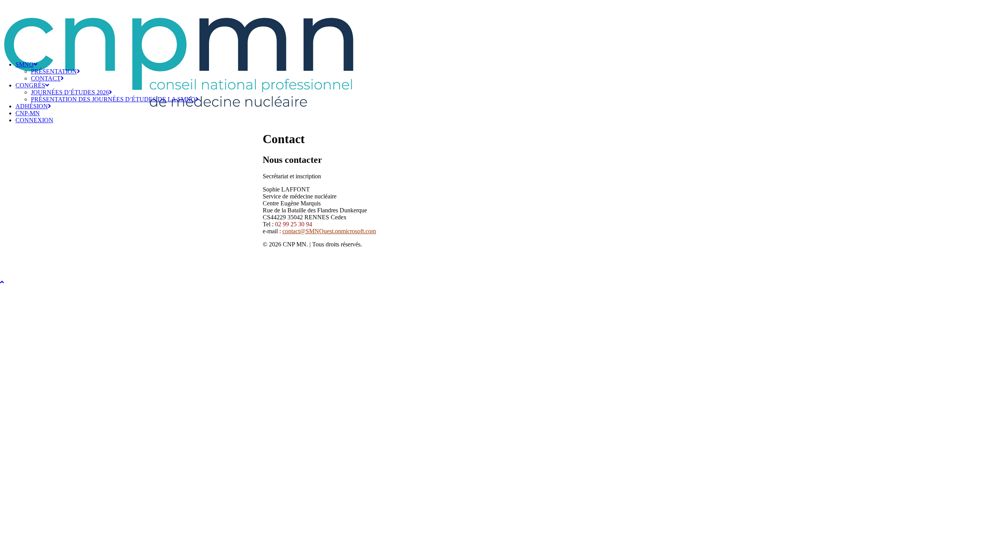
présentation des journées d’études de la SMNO (113, 99)
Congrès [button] (30, 85)
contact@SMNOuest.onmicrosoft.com (329, 231)
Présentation (54, 71)
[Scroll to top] (7, 281)
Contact (46, 78)
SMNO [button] (24, 64)
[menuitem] (502, 71)
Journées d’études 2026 (70, 92)
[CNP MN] (494, 27)
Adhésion (31, 106)
